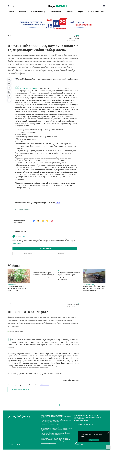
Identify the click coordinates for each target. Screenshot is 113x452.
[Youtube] (23, 416)
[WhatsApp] (9, 91)
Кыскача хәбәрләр (38, 12)
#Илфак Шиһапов (22, 210)
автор (9, 35)
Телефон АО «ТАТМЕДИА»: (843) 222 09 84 (83, 425)
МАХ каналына (44, 385)
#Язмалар (76, 35)
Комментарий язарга (45, 248)
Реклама (69, 12)
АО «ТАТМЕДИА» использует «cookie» (49, 438)
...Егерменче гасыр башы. (26, 88)
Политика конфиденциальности (48, 443)
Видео (80, 12)
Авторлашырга (28, 253)
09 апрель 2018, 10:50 (73, 37)
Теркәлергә (61, 253)
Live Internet (76, 444)
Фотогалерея (56, 12)
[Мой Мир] (9, 96)
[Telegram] (9, 83)
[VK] (9, 416)
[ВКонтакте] (9, 79)
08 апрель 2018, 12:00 (73, 305)
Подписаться (94, 440)
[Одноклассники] (9, 87)
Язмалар (22, 12)
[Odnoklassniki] (19, 416)
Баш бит (11, 12)
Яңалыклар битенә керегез (19, 389)
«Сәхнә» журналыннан (96, 12)
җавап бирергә (17, 243)
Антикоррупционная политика (81, 422)
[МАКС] (28, 416)
